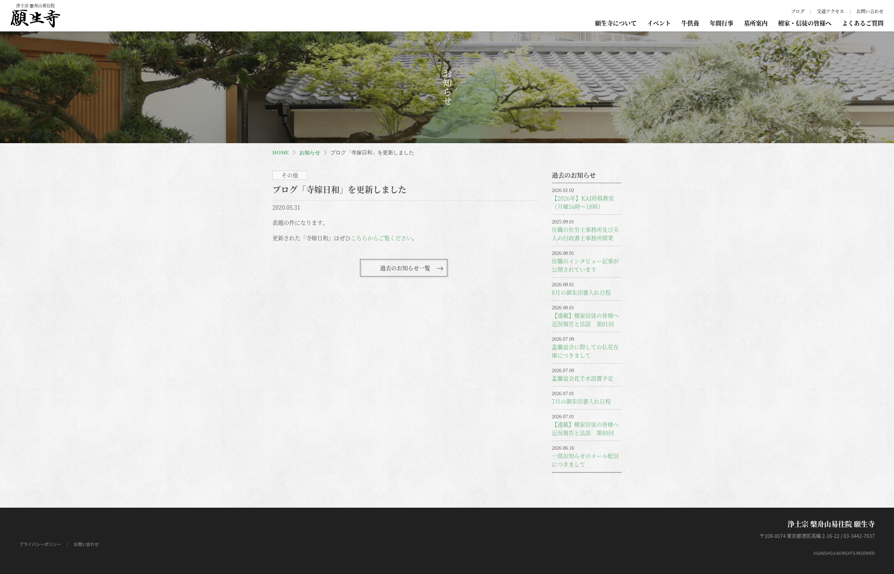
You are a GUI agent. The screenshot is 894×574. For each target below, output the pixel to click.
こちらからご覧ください (381, 238)
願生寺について (616, 23)
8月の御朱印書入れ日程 (581, 292)
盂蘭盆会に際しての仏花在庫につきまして (585, 351)
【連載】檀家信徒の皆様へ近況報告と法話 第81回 (585, 319)
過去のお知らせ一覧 (405, 268)
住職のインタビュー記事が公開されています (585, 265)
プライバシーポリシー (40, 544)
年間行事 (721, 23)
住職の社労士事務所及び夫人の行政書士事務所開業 (585, 234)
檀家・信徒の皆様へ (804, 23)
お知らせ (309, 152)
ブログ (798, 11)
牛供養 (690, 23)
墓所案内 (756, 23)
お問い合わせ (870, 11)
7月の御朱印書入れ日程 (581, 401)
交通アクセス (830, 11)
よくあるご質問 (863, 23)
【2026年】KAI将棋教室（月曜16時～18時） (583, 202)
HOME (280, 152)
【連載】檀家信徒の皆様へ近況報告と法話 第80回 (585, 428)
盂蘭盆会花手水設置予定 (582, 378)
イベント (659, 23)
